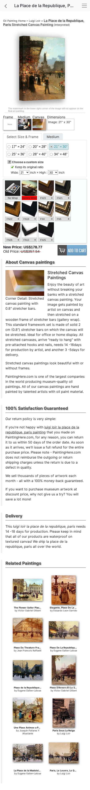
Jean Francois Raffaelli (29, 650)
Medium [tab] (53, 137)
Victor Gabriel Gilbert (29, 610)
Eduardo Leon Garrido (65, 610)
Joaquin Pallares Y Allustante (29, 732)
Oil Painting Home (14, 20)
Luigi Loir (34, 20)
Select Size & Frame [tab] (22, 137)
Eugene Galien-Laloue (65, 650)
